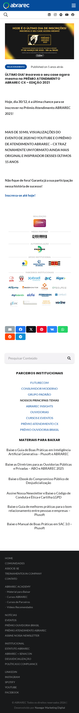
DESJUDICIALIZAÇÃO (18, 658)
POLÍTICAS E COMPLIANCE (21, 664)
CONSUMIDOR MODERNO (39, 388)
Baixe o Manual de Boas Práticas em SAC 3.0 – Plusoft (39, 526)
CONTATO (11, 578)
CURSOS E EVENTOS (39, 418)
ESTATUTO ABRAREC (17, 648)
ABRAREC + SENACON (18, 653)
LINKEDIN (11, 671)
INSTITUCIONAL (14, 643)
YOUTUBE (11, 687)
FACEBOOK (12, 692)
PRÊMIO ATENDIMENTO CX (39, 423)
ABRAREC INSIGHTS (39, 406)
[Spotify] (61, 15)
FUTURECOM (39, 382)
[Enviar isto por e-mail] (10, 329)
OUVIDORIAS (39, 412)
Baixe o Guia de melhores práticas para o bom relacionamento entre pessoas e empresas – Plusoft (40, 510)
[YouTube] (67, 15)
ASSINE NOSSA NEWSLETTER (22, 635)
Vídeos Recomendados (20, 607)
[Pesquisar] (69, 358)
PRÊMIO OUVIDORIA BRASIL (39, 429)
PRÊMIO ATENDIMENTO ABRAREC (25, 630)
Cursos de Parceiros (18, 602)
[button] (73, 5)
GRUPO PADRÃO (39, 394)
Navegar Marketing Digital (50, 707)
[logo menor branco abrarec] (16, 5)
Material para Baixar (18, 591)
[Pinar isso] (42, 329)
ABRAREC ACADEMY (17, 586)
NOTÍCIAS (11, 615)
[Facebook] (73, 15)
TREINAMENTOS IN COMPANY (23, 573)
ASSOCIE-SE (12, 568)
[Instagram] (55, 15)
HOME (9, 558)
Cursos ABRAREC (17, 596)
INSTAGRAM (12, 677)
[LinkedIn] (49, 15)
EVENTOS (10, 620)
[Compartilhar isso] (21, 329)
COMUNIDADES (14, 563)
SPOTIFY (10, 682)
